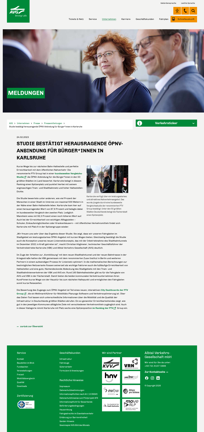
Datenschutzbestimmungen (72, 390)
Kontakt (185, 10)
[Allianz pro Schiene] (132, 392)
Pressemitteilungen (53, 123)
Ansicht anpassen (177, 10)
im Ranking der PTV (102, 308)
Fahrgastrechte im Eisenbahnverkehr (76, 413)
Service (93, 19)
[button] (166, 123)
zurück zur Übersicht (31, 326)
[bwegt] (132, 378)
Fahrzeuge (64, 363)
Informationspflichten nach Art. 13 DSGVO (79, 394)
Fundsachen (22, 367)
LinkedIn (158, 378)
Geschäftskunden (145, 19)
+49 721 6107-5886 (155, 366)
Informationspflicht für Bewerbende (76, 402)
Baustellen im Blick (25, 363)
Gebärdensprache (168, 3)
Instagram (152, 378)
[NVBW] (112, 392)
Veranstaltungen (24, 371)
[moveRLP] (132, 406)
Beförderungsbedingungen (72, 406)
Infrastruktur (66, 359)
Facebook (147, 378)
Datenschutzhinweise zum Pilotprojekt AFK (79, 398)
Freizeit (20, 374)
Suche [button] (193, 11)
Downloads (22, 386)
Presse (37, 123)
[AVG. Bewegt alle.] (18, 11)
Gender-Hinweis (67, 421)
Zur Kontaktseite (155, 371)
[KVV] (112, 364)
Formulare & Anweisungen (72, 371)
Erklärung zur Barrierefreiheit (73, 417)
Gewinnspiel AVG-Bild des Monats (75, 425)
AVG (11, 123)
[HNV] (112, 378)
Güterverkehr (66, 367)
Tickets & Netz (76, 19)
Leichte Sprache (188, 3)
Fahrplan (163, 19)
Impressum (65, 386)
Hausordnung (66, 410)
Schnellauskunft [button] (185, 19)
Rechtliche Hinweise (71, 380)
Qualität (20, 382)
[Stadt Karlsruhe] (112, 406)
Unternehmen (23, 123)
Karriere (125, 19)
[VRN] (132, 364)
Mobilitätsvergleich (26, 378)
